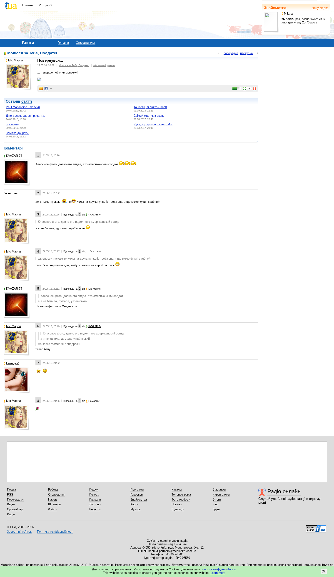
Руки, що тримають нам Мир (153, 124)
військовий (99, 65)
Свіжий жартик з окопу (149, 115)
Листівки (95, 504)
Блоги (217, 499)
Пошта (11, 489)
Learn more (217, 572)
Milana (288, 13)
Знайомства (275, 8)
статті (26, 101)
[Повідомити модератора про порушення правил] (254, 88)
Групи (216, 509)
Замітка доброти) (17, 133)
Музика (135, 509)
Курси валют (221, 494)
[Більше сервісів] (51, 89)
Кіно (215, 504)
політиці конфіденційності (218, 569)
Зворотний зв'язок (19, 531)
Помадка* (12, 363)
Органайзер (15, 509)
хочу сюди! (320, 8)
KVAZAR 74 (14, 155)
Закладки (219, 489)
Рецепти (94, 509)
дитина (111, 65)
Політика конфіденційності (55, 531)
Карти (134, 504)
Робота (53, 489)
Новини (177, 504)
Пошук (93, 489)
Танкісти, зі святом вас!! (150, 107)
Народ (52, 499)
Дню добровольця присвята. (25, 115)
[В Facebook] (46, 88)
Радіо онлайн (284, 491)
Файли (52, 509)
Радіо (11, 514)
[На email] (41, 88)
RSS (10, 494)
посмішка (12, 124)
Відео (11, 504)
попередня (231, 53)
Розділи (44, 5)
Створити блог (85, 42)
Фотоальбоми (181, 499)
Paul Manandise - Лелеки (23, 107)
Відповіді (178, 509)
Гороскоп (136, 494)
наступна (246, 53)
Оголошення (56, 494)
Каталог (177, 489)
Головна (27, 5)
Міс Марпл (15, 60)
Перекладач (15, 499)
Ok (324, 571)
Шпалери (54, 504)
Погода (94, 494)
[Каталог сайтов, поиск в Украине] (316, 527)
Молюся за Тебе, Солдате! (32, 53)
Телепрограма (181, 494)
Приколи (95, 499)
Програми (137, 489)
